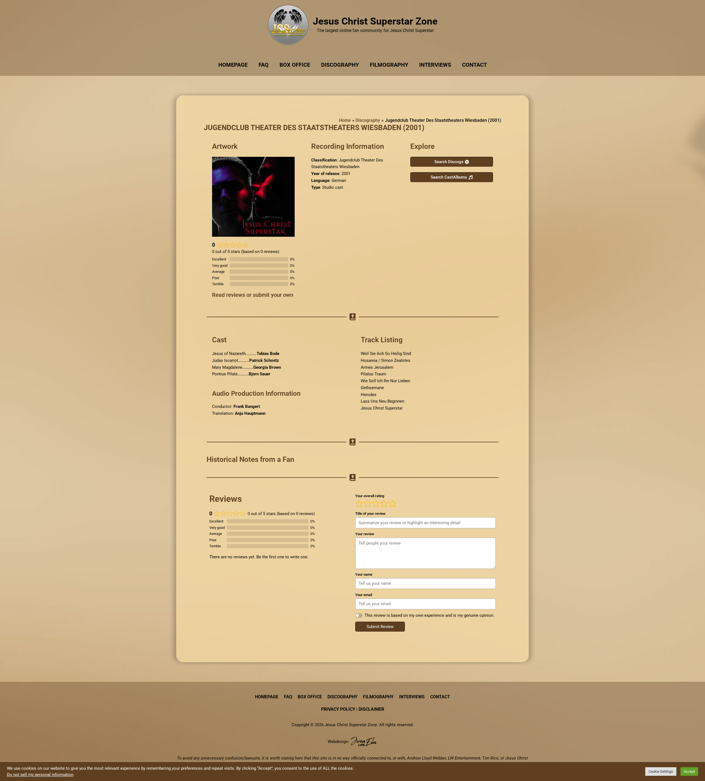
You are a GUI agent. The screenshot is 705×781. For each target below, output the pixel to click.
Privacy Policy (338, 709)
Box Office (295, 64)
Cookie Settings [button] (661, 771)
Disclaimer (371, 709)
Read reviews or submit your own (252, 295)
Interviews (435, 64)
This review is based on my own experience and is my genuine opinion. (429, 615)
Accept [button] (689, 771)
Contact (474, 64)
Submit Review (380, 626)
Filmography (389, 64)
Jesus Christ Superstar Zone (375, 21)
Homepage (233, 64)
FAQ (264, 64)
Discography (340, 64)
